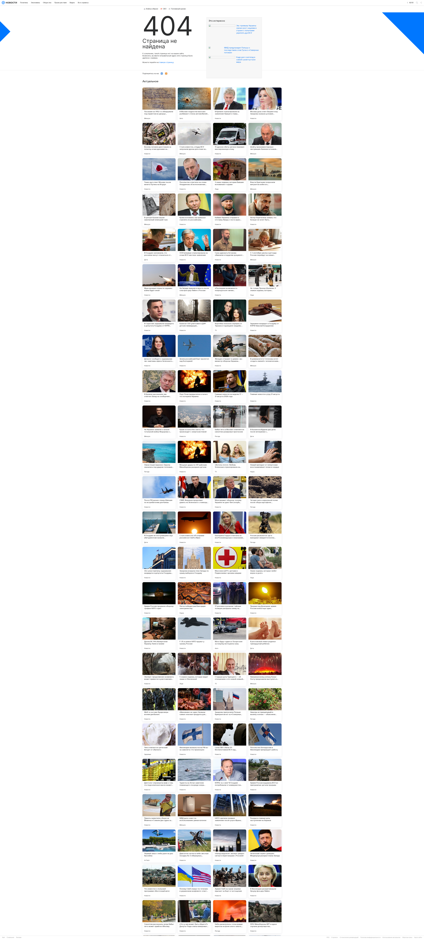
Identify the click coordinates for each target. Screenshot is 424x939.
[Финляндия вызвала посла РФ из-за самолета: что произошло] (194, 740)
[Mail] (3, 2)
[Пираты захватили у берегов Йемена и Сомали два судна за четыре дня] (159, 810)
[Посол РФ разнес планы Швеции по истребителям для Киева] (159, 492)
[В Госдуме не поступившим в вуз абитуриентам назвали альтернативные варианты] (159, 528)
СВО (164, 9)
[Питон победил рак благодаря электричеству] (194, 598)
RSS (328, 937)
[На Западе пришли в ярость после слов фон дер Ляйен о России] (194, 280)
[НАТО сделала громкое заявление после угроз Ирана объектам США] (229, 810)
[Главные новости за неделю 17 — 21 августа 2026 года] (229, 386)
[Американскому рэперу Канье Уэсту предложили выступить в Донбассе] (265, 669)
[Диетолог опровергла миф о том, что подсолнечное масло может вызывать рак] (159, 775)
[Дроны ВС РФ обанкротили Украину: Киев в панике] (159, 634)
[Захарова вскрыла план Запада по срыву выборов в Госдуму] (194, 563)
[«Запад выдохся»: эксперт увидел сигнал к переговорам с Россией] (229, 846)
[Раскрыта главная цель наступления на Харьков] (265, 810)
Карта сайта (418, 937)
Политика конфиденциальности (370, 937)
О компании (10, 937)
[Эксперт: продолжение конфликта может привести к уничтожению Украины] (159, 669)
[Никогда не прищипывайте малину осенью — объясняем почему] (265, 704)
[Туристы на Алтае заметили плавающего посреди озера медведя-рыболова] (194, 775)
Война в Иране (152, 9)
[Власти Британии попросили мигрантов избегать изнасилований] (265, 174)
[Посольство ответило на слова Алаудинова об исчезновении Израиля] (194, 174)
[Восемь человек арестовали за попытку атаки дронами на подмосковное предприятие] (159, 139)
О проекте (334, 937)
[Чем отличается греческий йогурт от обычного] (159, 740)
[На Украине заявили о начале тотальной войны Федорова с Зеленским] (159, 422)
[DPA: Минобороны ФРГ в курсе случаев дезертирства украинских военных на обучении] (265, 916)
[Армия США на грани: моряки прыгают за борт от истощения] (229, 881)
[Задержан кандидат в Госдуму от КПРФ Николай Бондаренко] (265, 316)
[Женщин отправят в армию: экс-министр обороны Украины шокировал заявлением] (229, 351)
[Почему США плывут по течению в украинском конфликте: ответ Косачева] (194, 881)
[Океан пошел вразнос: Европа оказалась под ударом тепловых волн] (159, 457)
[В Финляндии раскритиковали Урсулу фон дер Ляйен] (265, 881)
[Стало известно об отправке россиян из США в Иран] (194, 528)
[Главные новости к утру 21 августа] (265, 386)
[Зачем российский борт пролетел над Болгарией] (194, 351)
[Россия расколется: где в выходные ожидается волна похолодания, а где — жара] (265, 528)
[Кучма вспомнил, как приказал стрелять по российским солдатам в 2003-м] (194, 210)
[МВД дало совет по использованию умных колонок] (194, 810)
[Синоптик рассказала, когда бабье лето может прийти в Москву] (159, 916)
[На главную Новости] (11, 2)
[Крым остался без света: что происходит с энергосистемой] (194, 422)
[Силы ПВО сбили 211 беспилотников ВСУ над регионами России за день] (229, 740)
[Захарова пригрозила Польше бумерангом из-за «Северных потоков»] (229, 704)
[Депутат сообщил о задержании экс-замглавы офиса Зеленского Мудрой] (159, 351)
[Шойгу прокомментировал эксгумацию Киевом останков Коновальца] (265, 139)
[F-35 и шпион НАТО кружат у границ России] (194, 634)
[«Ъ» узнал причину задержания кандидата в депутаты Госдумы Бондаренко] (159, 563)
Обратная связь (407, 937)
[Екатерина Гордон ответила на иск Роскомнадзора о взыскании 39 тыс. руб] (229, 528)
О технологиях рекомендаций (349, 937)
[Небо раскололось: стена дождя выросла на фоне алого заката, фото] (229, 916)
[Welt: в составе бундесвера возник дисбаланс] (159, 704)
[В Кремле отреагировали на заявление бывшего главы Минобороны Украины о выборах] (229, 104)
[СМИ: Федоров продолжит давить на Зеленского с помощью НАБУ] (194, 492)
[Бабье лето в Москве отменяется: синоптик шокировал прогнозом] (229, 422)
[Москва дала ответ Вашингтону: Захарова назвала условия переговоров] (265, 104)
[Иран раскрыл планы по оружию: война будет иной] (159, 280)
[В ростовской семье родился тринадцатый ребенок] (265, 634)
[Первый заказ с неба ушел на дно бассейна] (159, 846)
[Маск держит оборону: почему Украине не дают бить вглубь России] (229, 492)
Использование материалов (391, 937)
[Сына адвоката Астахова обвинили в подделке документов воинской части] (229, 245)
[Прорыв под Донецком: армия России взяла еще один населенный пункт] (265, 598)
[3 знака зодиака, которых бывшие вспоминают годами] (229, 174)
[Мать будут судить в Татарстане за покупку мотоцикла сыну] (229, 634)
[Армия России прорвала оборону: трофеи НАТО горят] (159, 598)
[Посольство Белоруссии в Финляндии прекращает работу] (265, 740)
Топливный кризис (178, 9)
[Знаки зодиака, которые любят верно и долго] (265, 563)
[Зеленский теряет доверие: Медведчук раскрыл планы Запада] (265, 846)
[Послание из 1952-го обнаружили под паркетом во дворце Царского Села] (159, 104)
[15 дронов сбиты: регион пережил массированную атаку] (229, 139)
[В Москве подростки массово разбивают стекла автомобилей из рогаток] (194, 104)
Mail (3, 937)
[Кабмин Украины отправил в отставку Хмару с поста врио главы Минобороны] (229, 210)
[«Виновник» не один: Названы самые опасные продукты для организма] (194, 704)
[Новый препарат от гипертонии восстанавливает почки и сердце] (265, 457)
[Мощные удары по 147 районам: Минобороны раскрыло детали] (194, 457)
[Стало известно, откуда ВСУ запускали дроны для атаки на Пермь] (194, 139)
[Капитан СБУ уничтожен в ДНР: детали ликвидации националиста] (194, 316)
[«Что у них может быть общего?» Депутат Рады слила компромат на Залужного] (194, 916)
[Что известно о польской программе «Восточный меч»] (159, 881)
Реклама (18, 937)
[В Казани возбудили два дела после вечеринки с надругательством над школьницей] (265, 422)
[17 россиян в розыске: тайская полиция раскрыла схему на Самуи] (229, 598)
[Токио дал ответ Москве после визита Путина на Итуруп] (159, 174)
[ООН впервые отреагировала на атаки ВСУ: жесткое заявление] (194, 245)
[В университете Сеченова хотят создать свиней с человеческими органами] (265, 351)
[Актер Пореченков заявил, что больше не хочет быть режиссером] (265, 210)
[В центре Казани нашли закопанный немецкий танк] (159, 210)
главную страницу (166, 62)
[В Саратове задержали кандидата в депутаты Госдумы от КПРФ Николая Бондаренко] (159, 316)
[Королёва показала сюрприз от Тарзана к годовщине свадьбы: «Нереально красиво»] (229, 316)
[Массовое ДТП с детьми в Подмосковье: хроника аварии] (229, 563)
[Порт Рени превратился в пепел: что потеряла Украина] (194, 386)
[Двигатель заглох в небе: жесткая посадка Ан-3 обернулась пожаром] (194, 846)
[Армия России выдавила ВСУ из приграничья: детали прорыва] (265, 775)
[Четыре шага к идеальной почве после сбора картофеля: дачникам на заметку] (265, 492)
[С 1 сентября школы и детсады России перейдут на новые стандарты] (265, 245)
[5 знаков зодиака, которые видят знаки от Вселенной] (194, 669)
